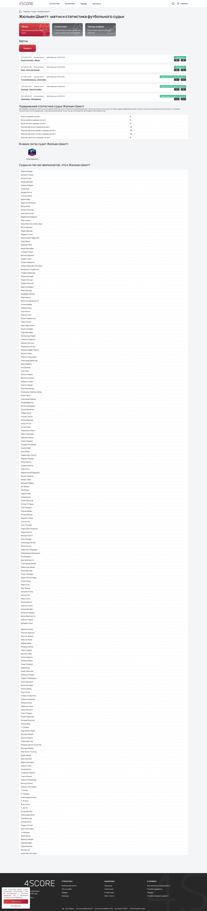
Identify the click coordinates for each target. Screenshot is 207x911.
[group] (34, 29)
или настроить (16, 906)
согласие (7, 897)
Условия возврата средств (158, 896)
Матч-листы (109, 896)
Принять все (15, 901)
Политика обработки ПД (84, 909)
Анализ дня (108, 889)
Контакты (97, 4)
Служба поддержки (154, 889)
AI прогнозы (109, 892)
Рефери (65, 892)
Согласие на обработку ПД (103, 909)
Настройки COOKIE (121, 909)
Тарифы (83, 4)
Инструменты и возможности (158, 886)
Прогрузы (108, 886)
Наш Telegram (69, 909)
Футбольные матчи (69, 886)
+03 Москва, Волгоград (137, 909)
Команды (65, 896)
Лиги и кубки (67, 889)
